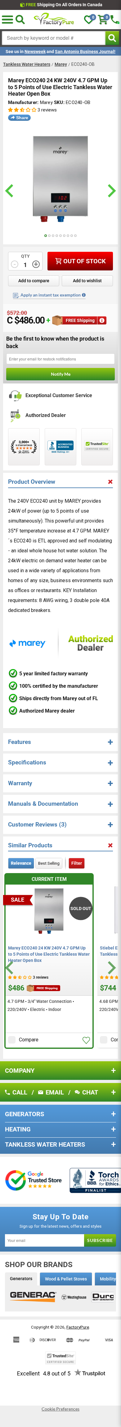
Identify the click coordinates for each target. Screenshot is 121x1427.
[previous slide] (10, 191)
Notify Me (60, 374)
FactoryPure (77, 1327)
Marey (61, 64)
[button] (7, 20)
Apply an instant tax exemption (50, 294)
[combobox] (53, 38)
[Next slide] (111, 968)
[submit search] (112, 38)
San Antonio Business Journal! (85, 51)
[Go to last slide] (10, 968)
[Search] (20, 19)
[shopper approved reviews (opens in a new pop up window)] (24, 446)
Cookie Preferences (60, 1409)
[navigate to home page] (54, 19)
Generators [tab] (21, 1278)
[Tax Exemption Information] (84, 295)
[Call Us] (114, 19)
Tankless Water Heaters (26, 64)
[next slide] (111, 191)
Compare (28, 1040)
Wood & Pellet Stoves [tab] (66, 1278)
